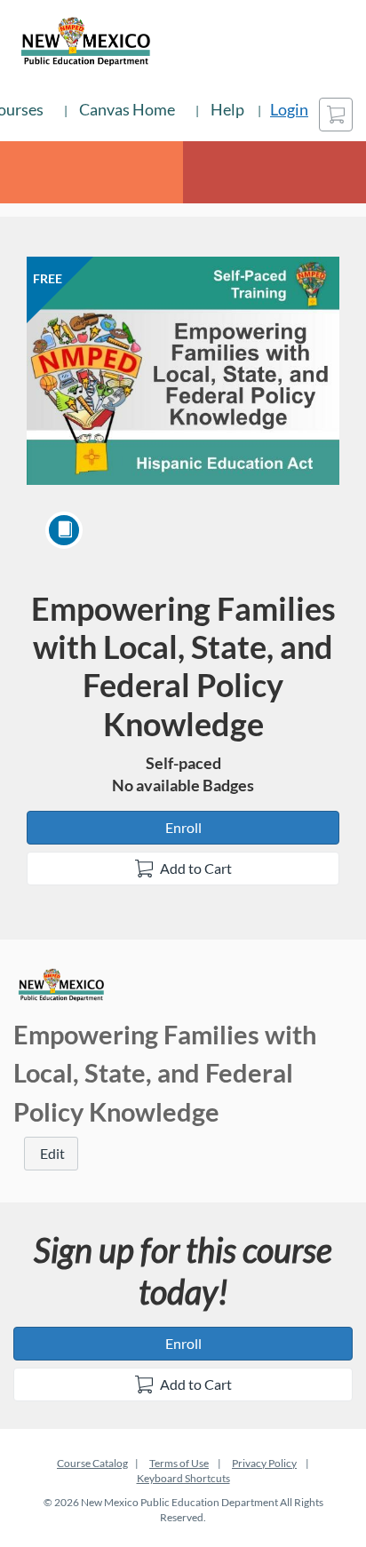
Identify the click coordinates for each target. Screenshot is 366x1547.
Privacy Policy (264, 1463)
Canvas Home (127, 109)
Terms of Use (179, 1463)
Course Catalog (92, 1463)
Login (289, 109)
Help (227, 109)
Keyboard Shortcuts (183, 1478)
